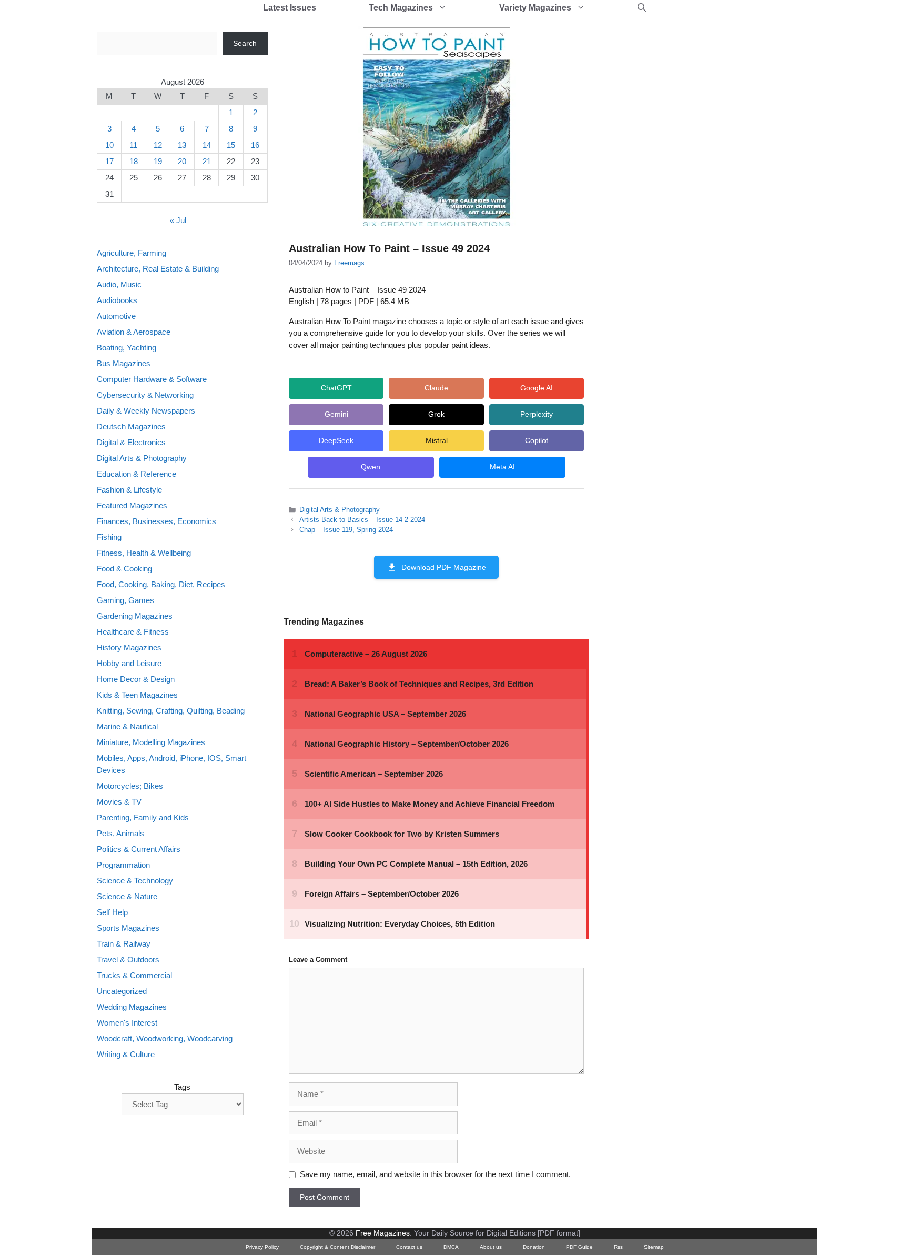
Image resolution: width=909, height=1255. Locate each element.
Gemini (336, 414)
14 (207, 144)
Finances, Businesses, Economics (156, 521)
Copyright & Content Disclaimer (337, 1247)
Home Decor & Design (136, 679)
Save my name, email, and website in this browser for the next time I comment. (435, 1174)
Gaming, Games (125, 600)
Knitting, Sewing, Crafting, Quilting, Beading (171, 710)
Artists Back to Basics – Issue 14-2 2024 (362, 520)
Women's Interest (127, 1022)
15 (231, 144)
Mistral (437, 440)
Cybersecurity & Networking (145, 394)
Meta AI (502, 467)
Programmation (123, 864)
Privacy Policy (262, 1247)
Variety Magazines (535, 7)
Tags (182, 1086)
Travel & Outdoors (128, 959)
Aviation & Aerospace (133, 331)
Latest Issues (289, 7)
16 (255, 144)
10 (109, 144)
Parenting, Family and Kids (143, 817)
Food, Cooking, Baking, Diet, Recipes (161, 584)
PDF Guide (579, 1247)
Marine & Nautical (127, 726)
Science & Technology (135, 880)
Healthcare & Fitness (133, 631)
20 (182, 161)
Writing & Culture (126, 1054)
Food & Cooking (124, 568)
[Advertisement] (684, 189)
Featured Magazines (132, 505)
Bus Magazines (123, 363)
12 (158, 144)
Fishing (109, 537)
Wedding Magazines (132, 1006)
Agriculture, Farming (131, 252)
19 (158, 161)
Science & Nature (127, 896)
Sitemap (654, 1247)
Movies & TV (119, 801)
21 (207, 161)
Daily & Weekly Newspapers (146, 410)
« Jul (178, 220)
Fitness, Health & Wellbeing (144, 552)
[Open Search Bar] (641, 8)
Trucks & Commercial (134, 975)
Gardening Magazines (135, 615)
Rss (618, 1247)
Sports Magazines (128, 927)
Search (245, 43)
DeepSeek (336, 440)
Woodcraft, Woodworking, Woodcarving (165, 1038)
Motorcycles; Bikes (130, 785)
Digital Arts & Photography (339, 510)
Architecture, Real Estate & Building (158, 268)
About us (491, 1247)
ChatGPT (336, 388)
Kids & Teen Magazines (137, 694)
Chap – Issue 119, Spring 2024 (346, 530)
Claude (436, 388)
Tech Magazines (401, 7)
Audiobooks (117, 300)
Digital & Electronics (131, 442)
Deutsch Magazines (131, 426)
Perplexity (536, 414)
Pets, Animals (120, 833)
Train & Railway (123, 943)
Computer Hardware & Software (152, 379)
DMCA (451, 1247)
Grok (436, 414)
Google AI (536, 388)
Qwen (370, 467)
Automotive (116, 316)
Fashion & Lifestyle (129, 489)
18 (133, 161)
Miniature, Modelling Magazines (151, 742)
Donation (534, 1247)
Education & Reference (136, 473)
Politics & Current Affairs (138, 849)
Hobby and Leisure (129, 663)
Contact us (409, 1247)
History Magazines (129, 647)
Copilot (536, 440)
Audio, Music (119, 284)
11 (133, 144)
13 (182, 144)
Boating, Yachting (126, 347)
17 (109, 161)
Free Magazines (383, 1233)
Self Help (112, 912)
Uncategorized (122, 991)
